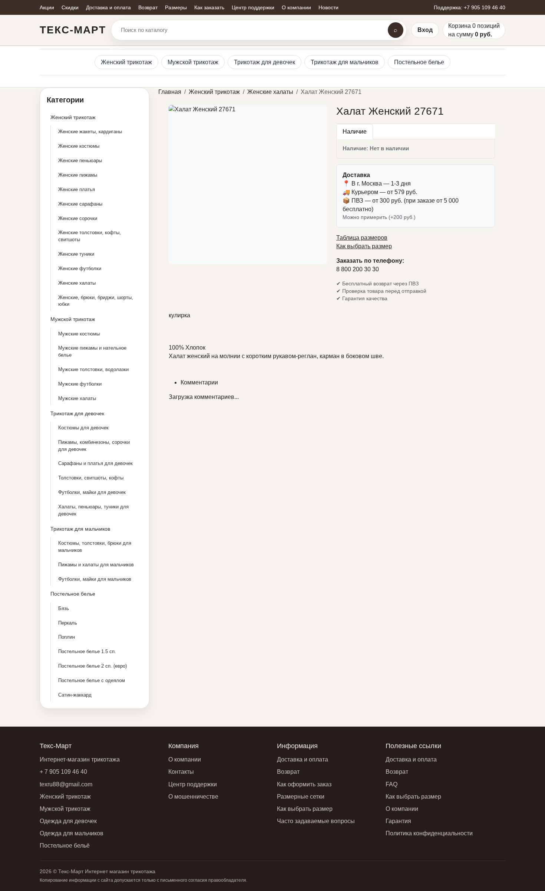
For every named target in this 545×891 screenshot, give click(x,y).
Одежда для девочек (68, 821)
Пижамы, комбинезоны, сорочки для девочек (94, 445)
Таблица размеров (361, 238)
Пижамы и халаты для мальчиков (96, 564)
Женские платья (76, 189)
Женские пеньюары (80, 160)
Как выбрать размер (364, 246)
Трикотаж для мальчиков (345, 62)
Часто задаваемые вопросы (316, 821)
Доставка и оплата (302, 759)
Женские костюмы (78, 146)
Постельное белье (419, 62)
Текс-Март (73, 30)
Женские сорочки (77, 218)
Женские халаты (77, 283)
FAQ (391, 784)
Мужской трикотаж (193, 62)
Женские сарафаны (80, 204)
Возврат (288, 772)
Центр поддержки (192, 784)
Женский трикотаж (126, 62)
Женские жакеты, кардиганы (90, 131)
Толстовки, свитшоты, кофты (90, 478)
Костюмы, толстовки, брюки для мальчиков (94, 546)
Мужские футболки (80, 384)
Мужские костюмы (79, 334)
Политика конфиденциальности (429, 833)
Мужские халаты (77, 398)
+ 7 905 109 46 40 (63, 772)
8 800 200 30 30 (357, 269)
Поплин (66, 637)
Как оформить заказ (304, 784)
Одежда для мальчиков (71, 833)
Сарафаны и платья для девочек (95, 463)
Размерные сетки (300, 796)
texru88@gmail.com (66, 784)
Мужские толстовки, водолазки (93, 369)
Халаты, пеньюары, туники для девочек (93, 510)
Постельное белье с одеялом (91, 680)
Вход (425, 30)
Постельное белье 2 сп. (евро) (92, 666)
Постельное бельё (65, 845)
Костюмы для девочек (83, 427)
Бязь (63, 608)
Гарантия (398, 821)
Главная (169, 92)
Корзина (459, 26)
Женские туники (76, 254)
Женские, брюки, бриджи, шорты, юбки (95, 301)
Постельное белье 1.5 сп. (87, 651)
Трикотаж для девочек (264, 62)
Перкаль (67, 623)
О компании (184, 759)
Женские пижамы (77, 175)
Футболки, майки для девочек (92, 492)
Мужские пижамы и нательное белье (92, 351)
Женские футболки (79, 268)
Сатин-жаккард (75, 695)
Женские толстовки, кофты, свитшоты (89, 236)
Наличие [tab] (355, 131)
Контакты (181, 772)
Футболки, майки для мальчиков (94, 579)
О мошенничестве (193, 796)
